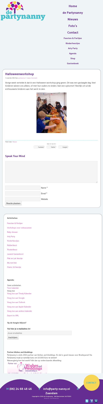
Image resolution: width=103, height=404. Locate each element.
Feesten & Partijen (73, 38)
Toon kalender (13, 288)
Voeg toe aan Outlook (16, 302)
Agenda (72, 53)
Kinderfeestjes (73, 43)
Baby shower (12, 232)
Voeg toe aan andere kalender (19, 311)
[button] (11, 291)
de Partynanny (73, 13)
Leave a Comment (32, 78)
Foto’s (72, 26)
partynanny (21, 78)
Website (44, 199)
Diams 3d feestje (14, 267)
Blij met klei (12, 263)
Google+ (65, 147)
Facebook (41, 147)
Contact (72, 32)
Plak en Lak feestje (15, 258)
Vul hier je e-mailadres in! (18, 328)
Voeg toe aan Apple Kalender (19, 306)
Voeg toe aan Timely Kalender (19, 293)
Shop (72, 58)
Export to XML (13, 315)
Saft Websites (54, 398)
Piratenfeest (12, 249)
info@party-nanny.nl (56, 389)
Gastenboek (73, 63)
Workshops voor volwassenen (19, 228)
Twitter (53, 147)
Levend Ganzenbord (15, 254)
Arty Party (73, 48)
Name (43, 187)
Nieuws (73, 19)
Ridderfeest (12, 245)
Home (73, 6)
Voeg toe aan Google (16, 298)
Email (43, 193)
